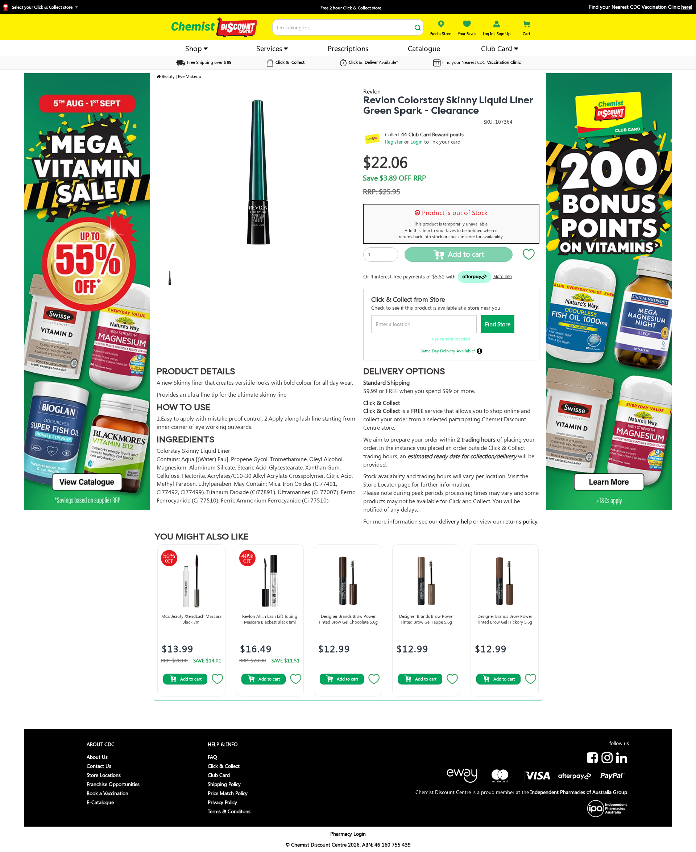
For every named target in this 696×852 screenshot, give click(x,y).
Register (394, 141)
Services (270, 48)
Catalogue (424, 48)
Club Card (497, 48)
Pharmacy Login (348, 833)
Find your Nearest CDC (481, 62)
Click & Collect (224, 765)
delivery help (455, 521)
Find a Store (440, 33)
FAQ (212, 756)
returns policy (520, 521)
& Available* (373, 62)
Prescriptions (348, 48)
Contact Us (99, 765)
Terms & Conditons (229, 811)
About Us (97, 756)
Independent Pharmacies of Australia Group (578, 792)
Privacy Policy (222, 802)
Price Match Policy (228, 793)
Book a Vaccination (107, 793)
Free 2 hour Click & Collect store (350, 8)
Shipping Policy (224, 784)
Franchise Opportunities (113, 784)
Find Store (497, 324)
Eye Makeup (189, 76)
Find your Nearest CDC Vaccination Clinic (640, 6)
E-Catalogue (100, 802)
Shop (194, 48)
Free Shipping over (208, 62)
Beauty (168, 76)
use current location (451, 339)
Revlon (372, 91)
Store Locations (104, 775)
